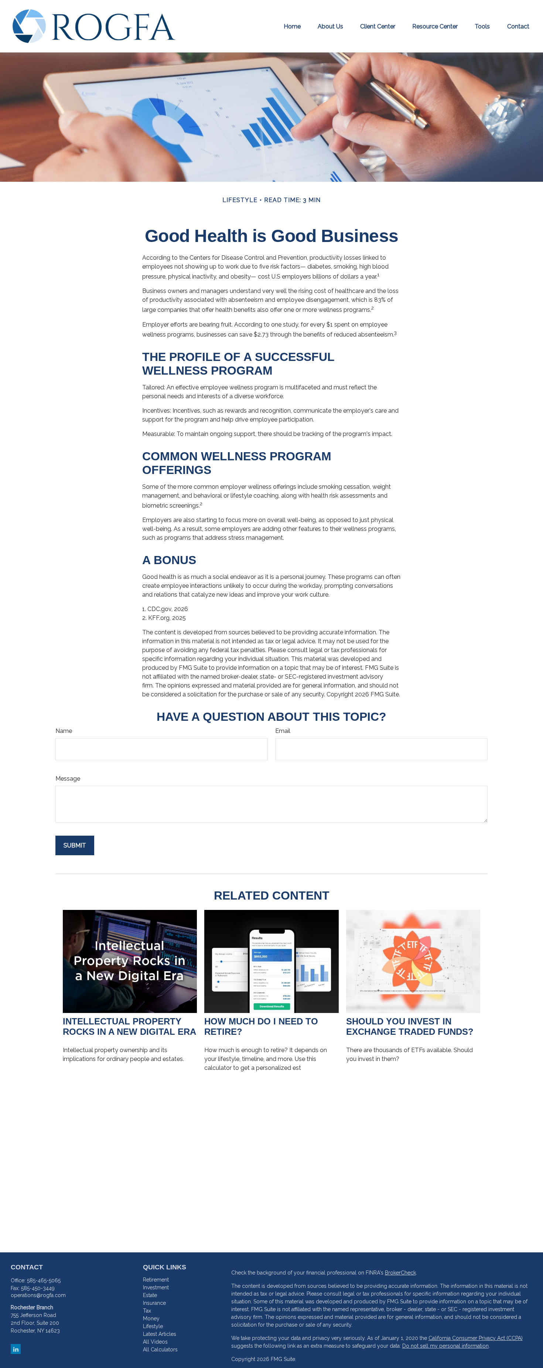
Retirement (156, 1280)
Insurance (154, 1303)
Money (151, 1318)
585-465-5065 (44, 1280)
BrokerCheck (400, 1273)
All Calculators (160, 1349)
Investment (156, 1287)
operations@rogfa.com (38, 1295)
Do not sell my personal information (445, 1346)
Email (282, 730)
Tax (147, 1311)
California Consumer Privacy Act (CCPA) (475, 1338)
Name (63, 730)
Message (67, 778)
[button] (292, 26)
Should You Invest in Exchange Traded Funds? (410, 1026)
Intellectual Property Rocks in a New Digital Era (129, 1026)
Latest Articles (159, 1334)
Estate (150, 1295)
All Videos (155, 1342)
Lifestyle (153, 1326)
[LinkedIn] (16, 1349)
